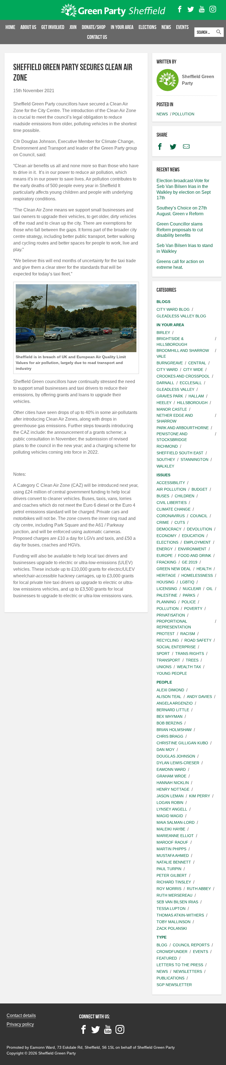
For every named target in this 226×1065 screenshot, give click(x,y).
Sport (163, 653)
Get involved (52, 27)
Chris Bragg (170, 736)
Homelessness (197, 575)
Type (161, 937)
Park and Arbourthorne (183, 428)
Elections (147, 27)
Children (184, 496)
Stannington (194, 459)
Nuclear (192, 588)
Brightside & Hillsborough (172, 341)
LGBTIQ (187, 582)
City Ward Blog (173, 309)
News (166, 27)
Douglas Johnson (176, 756)
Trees (192, 660)
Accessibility (171, 482)
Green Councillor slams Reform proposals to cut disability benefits (180, 230)
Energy (165, 549)
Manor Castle (172, 409)
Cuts (179, 522)
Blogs (163, 301)
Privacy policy (20, 1024)
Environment (192, 549)
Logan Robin (170, 802)
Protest (166, 633)
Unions (164, 667)
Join (73, 27)
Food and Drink (194, 555)
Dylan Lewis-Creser (178, 763)
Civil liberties (172, 502)
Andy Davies (199, 696)
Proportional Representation (174, 624)
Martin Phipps (171, 849)
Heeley (164, 402)
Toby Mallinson (173, 922)
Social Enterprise (176, 647)
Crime (163, 522)
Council (199, 516)
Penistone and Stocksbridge (172, 437)
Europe (165, 555)
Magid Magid (170, 816)
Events (182, 27)
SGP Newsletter (174, 984)
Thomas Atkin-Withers (180, 915)
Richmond (167, 446)
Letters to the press (180, 965)
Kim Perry (199, 796)
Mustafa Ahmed (173, 855)
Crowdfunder (172, 951)
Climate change (173, 509)
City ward (167, 369)
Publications (170, 978)
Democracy (169, 529)
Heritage (166, 575)
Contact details (21, 1015)
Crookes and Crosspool (183, 376)
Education (193, 535)
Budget (200, 489)
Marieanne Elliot (175, 835)
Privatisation (171, 615)
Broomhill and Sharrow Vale (183, 353)
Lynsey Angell (172, 809)
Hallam (196, 396)
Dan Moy (165, 749)
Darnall (165, 383)
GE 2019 (189, 562)
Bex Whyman (169, 716)
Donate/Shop (94, 27)
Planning (166, 602)
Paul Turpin (169, 869)
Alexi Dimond (170, 690)
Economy (166, 535)
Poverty (193, 608)
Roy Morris (169, 888)
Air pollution (171, 489)
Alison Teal (169, 696)
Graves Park (170, 396)
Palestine (167, 595)
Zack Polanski (172, 928)
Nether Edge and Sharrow (175, 418)
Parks (189, 595)
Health (204, 569)
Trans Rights (189, 653)
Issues (163, 475)
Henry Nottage (173, 789)
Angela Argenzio (175, 703)
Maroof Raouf (172, 842)
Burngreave (170, 363)
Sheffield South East (180, 453)
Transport (168, 660)
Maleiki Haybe (171, 829)
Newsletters (187, 971)
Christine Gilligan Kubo (182, 743)
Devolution (199, 529)
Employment (197, 542)
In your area (122, 27)
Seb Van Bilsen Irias (177, 902)
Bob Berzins (169, 723)
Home (10, 27)
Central (197, 363)
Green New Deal (174, 569)
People (164, 682)
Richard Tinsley (174, 882)
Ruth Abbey (199, 888)
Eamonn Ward (171, 769)
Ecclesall (191, 383)
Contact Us (97, 37)
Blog (162, 945)
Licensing (167, 588)
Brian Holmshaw (174, 729)
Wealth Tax (189, 667)
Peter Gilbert (172, 875)
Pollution (183, 114)
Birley (163, 332)
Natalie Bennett (174, 862)
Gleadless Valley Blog (181, 316)
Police (189, 602)
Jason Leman (170, 796)
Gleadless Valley (175, 389)
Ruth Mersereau (174, 895)
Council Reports (191, 945)
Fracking (166, 562)
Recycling (168, 640)
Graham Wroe (171, 776)
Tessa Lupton (171, 908)
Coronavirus (171, 516)
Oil (209, 588)
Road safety (197, 640)
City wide (193, 369)
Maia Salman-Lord (176, 822)
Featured (167, 958)
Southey (166, 459)
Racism (187, 633)
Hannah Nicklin (173, 782)
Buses (163, 496)
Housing (165, 582)
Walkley (165, 466)
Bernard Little (173, 710)
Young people (172, 673)
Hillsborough (192, 402)
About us (28, 27)
